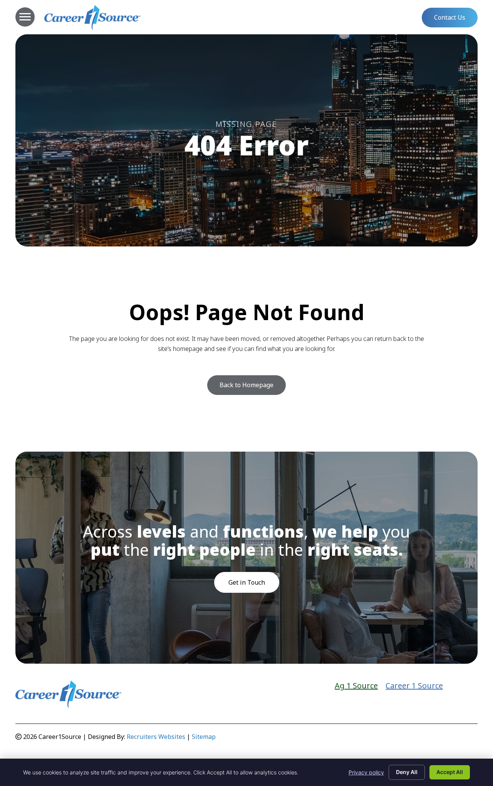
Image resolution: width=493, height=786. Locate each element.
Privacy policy (366, 772)
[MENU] (25, 17)
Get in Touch (246, 582)
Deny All (407, 772)
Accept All (449, 772)
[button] (450, 17)
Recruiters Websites (156, 736)
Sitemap (204, 736)
